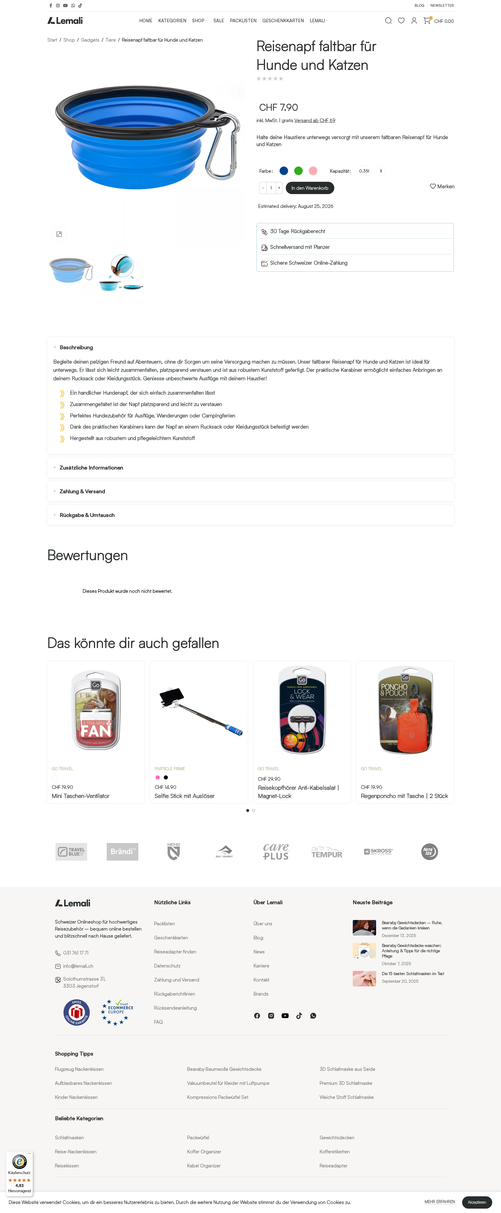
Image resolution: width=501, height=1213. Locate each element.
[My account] (414, 20)
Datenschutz (167, 966)
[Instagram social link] (57, 6)
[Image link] (72, 902)
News (259, 952)
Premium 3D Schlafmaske (346, 1083)
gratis (308, 120)
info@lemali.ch (78, 966)
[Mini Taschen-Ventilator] (96, 710)
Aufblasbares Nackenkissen (83, 1083)
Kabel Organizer (204, 1166)
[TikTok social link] (80, 6)
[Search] (388, 20)
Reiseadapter (333, 1166)
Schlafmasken (69, 1137)
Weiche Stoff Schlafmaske (347, 1097)
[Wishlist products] (401, 20)
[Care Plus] (276, 851)
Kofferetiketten (335, 1151)
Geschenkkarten (171, 937)
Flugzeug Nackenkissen (79, 1069)
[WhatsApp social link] (73, 6)
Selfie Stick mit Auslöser (185, 795)
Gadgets (90, 40)
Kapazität (339, 171)
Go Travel (62, 768)
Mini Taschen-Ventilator (80, 795)
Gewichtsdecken (337, 1137)
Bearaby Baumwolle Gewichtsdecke (224, 1069)
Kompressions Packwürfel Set (217, 1097)
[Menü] (29, 1154)
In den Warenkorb (310, 188)
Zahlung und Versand (176, 980)
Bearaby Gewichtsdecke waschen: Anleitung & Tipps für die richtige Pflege (411, 950)
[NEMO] (173, 851)
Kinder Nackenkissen (76, 1097)
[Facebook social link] (50, 6)
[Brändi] (122, 851)
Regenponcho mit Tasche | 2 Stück (404, 795)
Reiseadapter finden (175, 952)
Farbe (265, 171)
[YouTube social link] (65, 6)
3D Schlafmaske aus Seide (347, 1069)
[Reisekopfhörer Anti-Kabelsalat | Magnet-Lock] (302, 710)
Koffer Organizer (204, 1151)
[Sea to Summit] (225, 851)
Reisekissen (67, 1166)
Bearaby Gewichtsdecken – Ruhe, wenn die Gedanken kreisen (412, 925)
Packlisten (164, 923)
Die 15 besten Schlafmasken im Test (413, 973)
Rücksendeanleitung (175, 1008)
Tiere (111, 40)
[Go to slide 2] (253, 810)
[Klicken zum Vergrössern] (59, 234)
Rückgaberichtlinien (174, 994)
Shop (69, 40)
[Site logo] (64, 19)
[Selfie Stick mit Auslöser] (199, 710)
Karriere (261, 966)
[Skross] (378, 851)
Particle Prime (170, 768)
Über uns (263, 923)
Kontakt (261, 980)
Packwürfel (198, 1137)
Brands (261, 994)
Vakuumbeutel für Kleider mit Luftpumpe (228, 1083)
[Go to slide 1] (247, 810)
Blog (258, 937)
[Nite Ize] (429, 851)
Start (52, 40)
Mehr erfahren (440, 1201)
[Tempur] (327, 851)
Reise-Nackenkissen (76, 1151)
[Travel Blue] (71, 851)
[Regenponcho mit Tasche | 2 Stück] (405, 710)
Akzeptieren (477, 1202)
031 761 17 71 (75, 953)
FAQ (158, 1022)
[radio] (284, 171)
